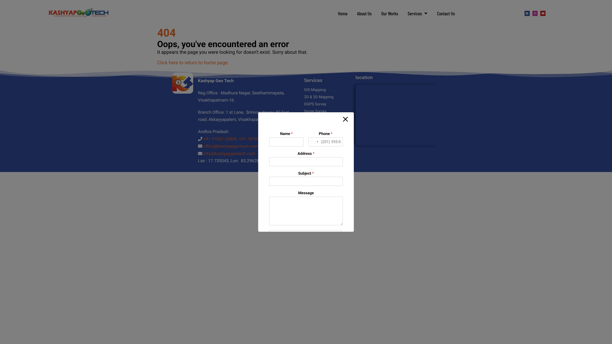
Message (306, 193)
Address (306, 153)
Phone (326, 133)
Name (286, 133)
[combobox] (314, 142)
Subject (306, 173)
